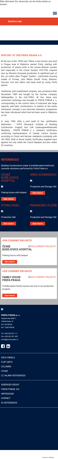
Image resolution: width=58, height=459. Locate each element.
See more (9, 199)
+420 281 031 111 (11, 333)
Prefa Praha (10, 389)
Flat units (7, 362)
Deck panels (8, 357)
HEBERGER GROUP (10, 384)
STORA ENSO (10, 205)
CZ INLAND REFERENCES (13, 375)
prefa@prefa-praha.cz (9, 339)
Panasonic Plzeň (43, 205)
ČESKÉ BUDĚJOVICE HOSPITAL (10, 177)
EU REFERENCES (9, 402)
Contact (5, 398)
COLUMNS (6, 366)
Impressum (7, 393)
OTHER (4, 371)
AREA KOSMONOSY (43, 174)
